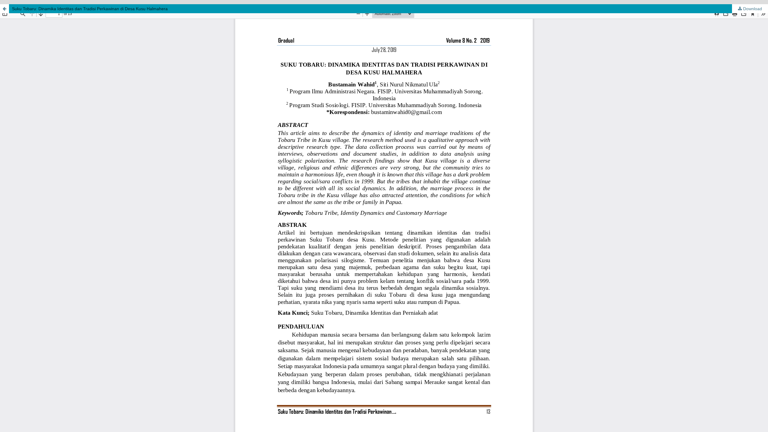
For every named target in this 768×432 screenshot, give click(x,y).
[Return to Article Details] (4, 8)
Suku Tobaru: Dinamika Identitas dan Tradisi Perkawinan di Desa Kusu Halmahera (90, 8)
